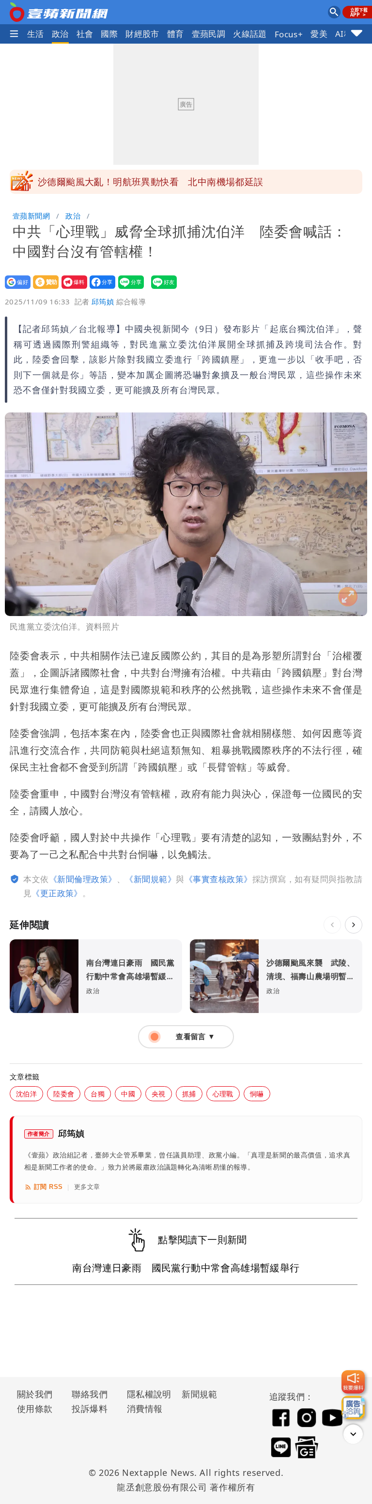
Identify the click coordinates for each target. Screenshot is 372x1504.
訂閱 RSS (48, 1186)
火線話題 (250, 33)
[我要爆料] (353, 1381)
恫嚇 (257, 1093)
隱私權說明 (146, 1394)
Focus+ (289, 34)
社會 (85, 33)
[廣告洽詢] (353, 1407)
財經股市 (142, 33)
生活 (35, 33)
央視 (159, 1093)
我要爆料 (71, 288)
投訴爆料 (90, 1408)
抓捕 (189, 1093)
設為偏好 (15, 288)
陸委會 (63, 1093)
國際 (109, 33)
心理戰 (223, 1093)
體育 (175, 33)
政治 (60, 33)
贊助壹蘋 (43, 288)
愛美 (318, 33)
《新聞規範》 (150, 879)
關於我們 (35, 1394)
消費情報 (145, 1408)
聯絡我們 (90, 1394)
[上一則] (332, 925)
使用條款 (35, 1408)
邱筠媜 (103, 301)
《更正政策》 (56, 893)
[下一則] (353, 925)
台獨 (98, 1093)
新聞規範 (199, 1394)
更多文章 (87, 1186)
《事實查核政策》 (218, 879)
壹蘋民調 (209, 33)
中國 (128, 1093)
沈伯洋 (26, 1093)
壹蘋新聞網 (31, 216)
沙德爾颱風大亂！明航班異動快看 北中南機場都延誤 (151, 181)
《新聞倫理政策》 (83, 879)
